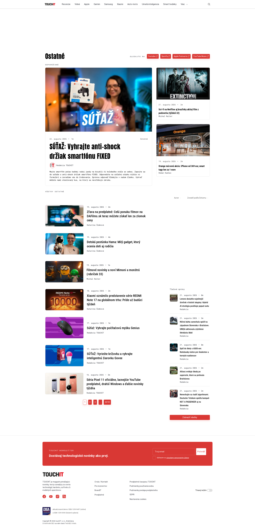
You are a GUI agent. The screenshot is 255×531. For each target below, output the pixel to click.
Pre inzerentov (101, 486)
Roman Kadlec (165, 173)
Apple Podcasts (180, 56)
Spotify (165, 56)
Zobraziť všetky (189, 417)
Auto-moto (132, 4)
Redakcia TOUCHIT (64, 165)
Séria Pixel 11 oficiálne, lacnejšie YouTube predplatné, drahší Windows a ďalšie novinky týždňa (115, 384)
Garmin (97, 4)
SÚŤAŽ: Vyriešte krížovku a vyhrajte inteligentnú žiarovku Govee (109, 356)
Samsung (108, 4)
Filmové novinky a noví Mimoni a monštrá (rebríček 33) (113, 272)
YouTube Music (200, 56)
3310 (107, 402)
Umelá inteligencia (150, 4)
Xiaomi (120, 4)
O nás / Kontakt (101, 482)
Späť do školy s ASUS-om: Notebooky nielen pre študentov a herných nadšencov (194, 352)
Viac (183, 4)
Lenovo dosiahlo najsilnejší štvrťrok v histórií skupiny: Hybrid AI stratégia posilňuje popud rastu (194, 302)
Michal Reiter (165, 116)
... (100, 402)
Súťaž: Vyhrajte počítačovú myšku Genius (113, 328)
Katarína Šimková (95, 225)
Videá (77, 4)
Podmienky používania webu (142, 486)
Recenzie (66, 4)
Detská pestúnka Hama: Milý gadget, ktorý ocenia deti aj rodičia (113, 244)
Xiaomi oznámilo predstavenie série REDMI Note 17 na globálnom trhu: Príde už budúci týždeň (114, 300)
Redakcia (184, 309)
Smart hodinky (170, 4)
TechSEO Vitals (70, 523)
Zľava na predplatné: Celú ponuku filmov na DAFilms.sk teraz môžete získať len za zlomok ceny (116, 216)
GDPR (132, 494)
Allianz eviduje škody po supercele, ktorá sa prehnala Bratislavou (192, 375)
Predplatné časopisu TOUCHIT (143, 482)
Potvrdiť (201, 451)
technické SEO (49, 523)
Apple (87, 4)
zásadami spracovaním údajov (177, 458)
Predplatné (99, 495)
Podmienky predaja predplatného (144, 490)
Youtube (151, 56)
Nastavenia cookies (138, 499)
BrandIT (98, 490)
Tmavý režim (201, 490)
